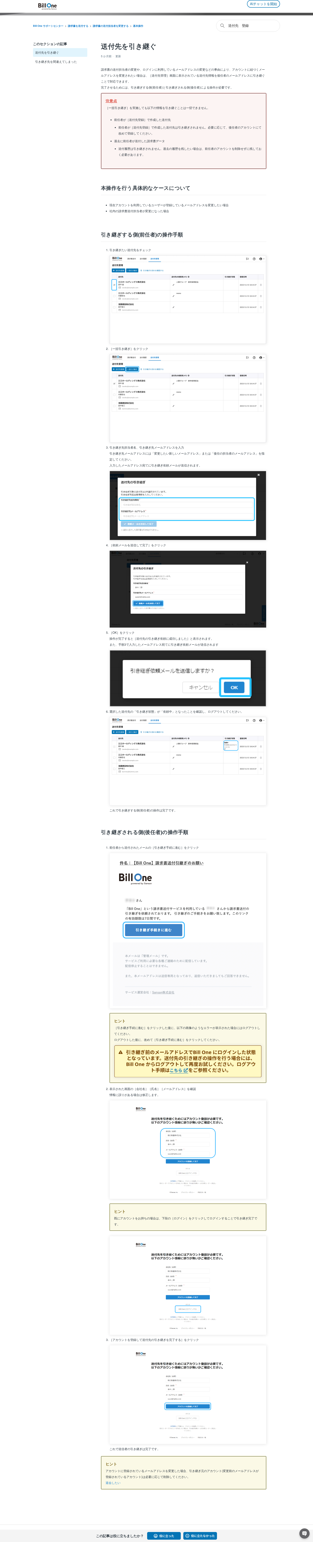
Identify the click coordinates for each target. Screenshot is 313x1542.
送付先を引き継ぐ (47, 52)
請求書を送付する (78, 26)
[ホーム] (47, 6)
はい (164, 1535)
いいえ (200, 1535)
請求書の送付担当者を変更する (111, 26)
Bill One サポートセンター (48, 26)
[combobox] (248, 26)
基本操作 (138, 26)
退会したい (113, 1482)
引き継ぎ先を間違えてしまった (56, 61)
